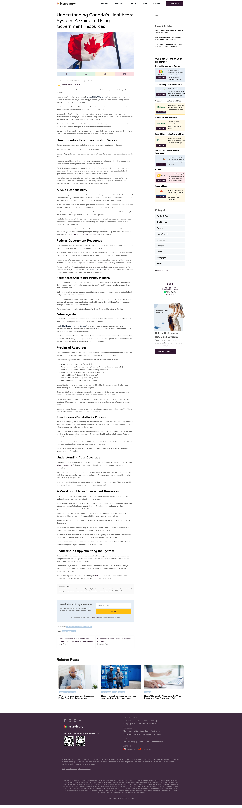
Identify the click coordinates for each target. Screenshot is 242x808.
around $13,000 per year (97, 97)
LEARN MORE (161, 77)
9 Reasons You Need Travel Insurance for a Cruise (114, 640)
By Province (80, 626)
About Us (133, 731)
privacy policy (95, 617)
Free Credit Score (130, 734)
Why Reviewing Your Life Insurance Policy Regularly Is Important (168, 38)
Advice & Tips (70, 626)
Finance (160, 228)
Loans (145, 3)
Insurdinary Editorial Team (71, 84)
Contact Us (146, 734)
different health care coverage (83, 234)
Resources (157, 3)
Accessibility (157, 742)
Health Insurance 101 (69, 631)
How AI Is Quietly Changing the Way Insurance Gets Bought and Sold (162, 697)
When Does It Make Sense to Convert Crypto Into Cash (169, 31)
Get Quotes (175, 3)
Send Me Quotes (165, 351)
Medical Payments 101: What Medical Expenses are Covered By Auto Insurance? (76, 640)
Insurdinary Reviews (149, 731)
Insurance (105, 3)
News (159, 264)
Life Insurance (71, 692)
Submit (114, 611)
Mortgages (119, 3)
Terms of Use (143, 742)
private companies (64, 465)
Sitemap (157, 734)
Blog (125, 731)
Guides (114, 692)
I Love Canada (163, 234)
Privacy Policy (129, 742)
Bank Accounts (141, 721)
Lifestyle (160, 246)
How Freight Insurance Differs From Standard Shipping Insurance (168, 45)
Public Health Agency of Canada (73, 326)
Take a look (99, 576)
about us (138, 792)
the (94, 270)
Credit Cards (134, 3)
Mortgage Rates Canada (134, 724)
